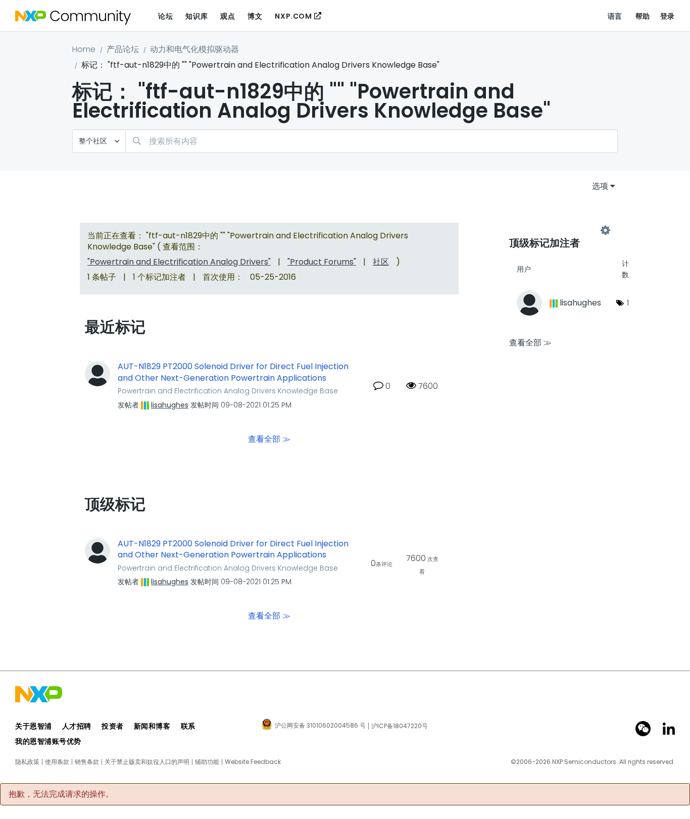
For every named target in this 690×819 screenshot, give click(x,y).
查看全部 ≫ (269, 438)
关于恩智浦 (33, 726)
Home (83, 49)
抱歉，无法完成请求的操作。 (61, 794)
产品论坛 (123, 49)
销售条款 (87, 762)
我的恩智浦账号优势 (48, 741)
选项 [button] (600, 186)
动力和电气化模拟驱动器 (194, 49)
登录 (667, 16)
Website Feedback (253, 762)
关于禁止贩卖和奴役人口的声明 (147, 762)
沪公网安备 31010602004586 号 (320, 726)
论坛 (165, 16)
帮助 (642, 16)
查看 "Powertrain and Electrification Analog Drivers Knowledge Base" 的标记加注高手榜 (557, 231)
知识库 (196, 16)
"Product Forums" (321, 262)
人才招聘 (76, 726)
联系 (188, 726)
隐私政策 (27, 762)
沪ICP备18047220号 (399, 726)
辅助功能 (207, 762)
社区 (381, 262)
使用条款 (57, 762)
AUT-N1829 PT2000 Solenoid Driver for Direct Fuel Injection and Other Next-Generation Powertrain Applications (233, 372)
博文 (255, 16)
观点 (227, 16)
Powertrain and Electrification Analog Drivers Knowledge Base (228, 391)
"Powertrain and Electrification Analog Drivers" (179, 262)
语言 (615, 16)
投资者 (113, 726)
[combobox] (371, 141)
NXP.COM (293, 16)
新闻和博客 (152, 726)
